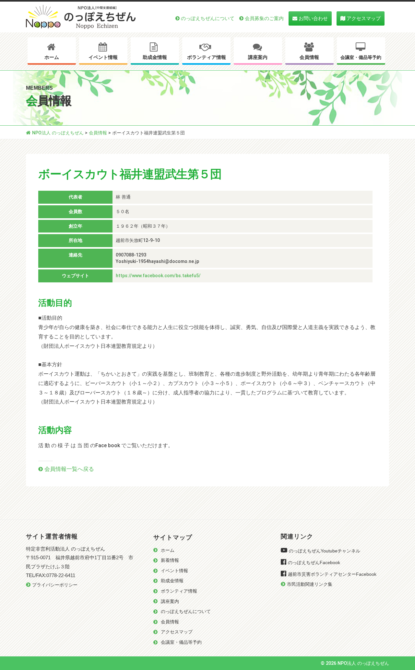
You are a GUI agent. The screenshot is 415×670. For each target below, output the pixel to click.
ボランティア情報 (206, 57)
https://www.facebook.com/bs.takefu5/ (158, 275)
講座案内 (257, 57)
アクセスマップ (364, 18)
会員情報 (309, 57)
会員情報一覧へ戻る (69, 469)
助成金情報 (155, 57)
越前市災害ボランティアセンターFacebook (332, 574)
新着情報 (170, 560)
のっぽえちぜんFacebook (314, 562)
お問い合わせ (313, 18)
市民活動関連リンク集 (309, 584)
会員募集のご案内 (264, 18)
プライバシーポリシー (54, 585)
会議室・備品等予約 (360, 57)
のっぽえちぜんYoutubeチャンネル (324, 551)
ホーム (51, 57)
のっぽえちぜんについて (207, 18)
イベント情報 (103, 57)
